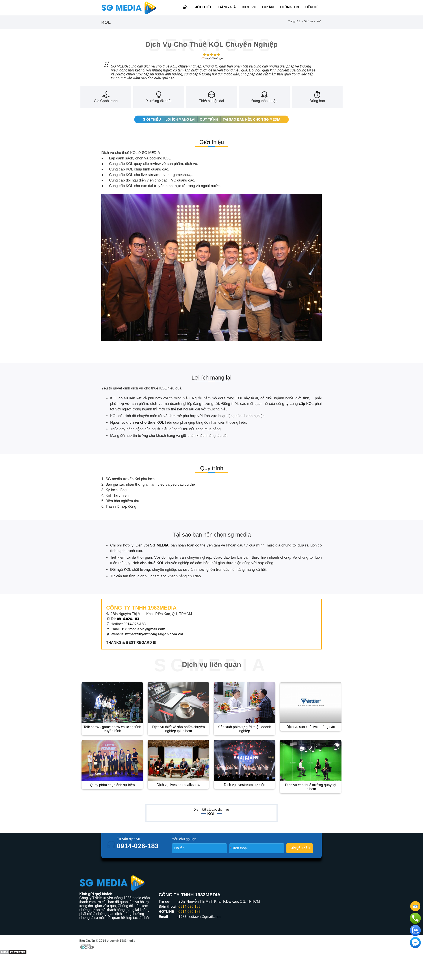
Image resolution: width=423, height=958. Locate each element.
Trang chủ (294, 21)
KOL (319, 21)
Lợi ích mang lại (180, 119)
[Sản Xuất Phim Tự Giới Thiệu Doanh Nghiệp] (244, 702)
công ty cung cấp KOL (295, 404)
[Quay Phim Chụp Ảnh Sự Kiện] (112, 760)
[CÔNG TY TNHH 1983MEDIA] (128, 7)
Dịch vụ (249, 7)
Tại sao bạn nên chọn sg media (251, 119)
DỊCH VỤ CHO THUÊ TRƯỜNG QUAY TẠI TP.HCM (310, 787)
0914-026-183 (135, 624)
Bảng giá (227, 7)
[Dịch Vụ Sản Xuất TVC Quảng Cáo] (310, 702)
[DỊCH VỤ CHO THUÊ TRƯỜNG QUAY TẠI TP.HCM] (310, 760)
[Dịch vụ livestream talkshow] (178, 760)
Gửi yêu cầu (299, 848)
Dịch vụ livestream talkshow (178, 785)
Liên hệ (312, 7)
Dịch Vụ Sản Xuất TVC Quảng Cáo (310, 727)
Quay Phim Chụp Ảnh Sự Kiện (112, 785)
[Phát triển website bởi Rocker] (87, 945)
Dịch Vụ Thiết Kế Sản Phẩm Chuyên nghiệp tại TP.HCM (178, 729)
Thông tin (289, 7)
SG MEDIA (151, 153)
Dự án (268, 7)
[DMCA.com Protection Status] (13, 948)
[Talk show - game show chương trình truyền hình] (112, 702)
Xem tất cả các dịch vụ (211, 809)
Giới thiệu (203, 7)
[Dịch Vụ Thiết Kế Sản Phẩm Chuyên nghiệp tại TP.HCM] (178, 702)
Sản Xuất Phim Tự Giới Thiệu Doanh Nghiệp (244, 729)
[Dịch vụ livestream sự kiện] (244, 760)
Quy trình (209, 119)
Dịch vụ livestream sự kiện (244, 785)
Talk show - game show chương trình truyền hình (112, 729)
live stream (150, 175)
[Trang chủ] (185, 7)
